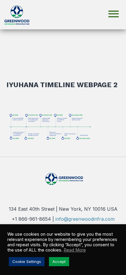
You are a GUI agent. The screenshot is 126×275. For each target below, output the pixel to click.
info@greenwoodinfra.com (85, 219)
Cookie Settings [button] (26, 261)
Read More (75, 250)
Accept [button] (59, 261)
